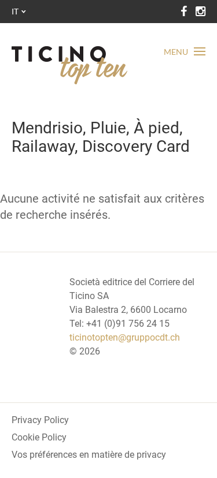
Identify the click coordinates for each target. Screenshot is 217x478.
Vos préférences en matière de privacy (89, 454)
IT (15, 11)
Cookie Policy (39, 437)
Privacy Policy (40, 419)
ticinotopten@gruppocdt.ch (124, 337)
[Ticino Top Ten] (69, 65)
